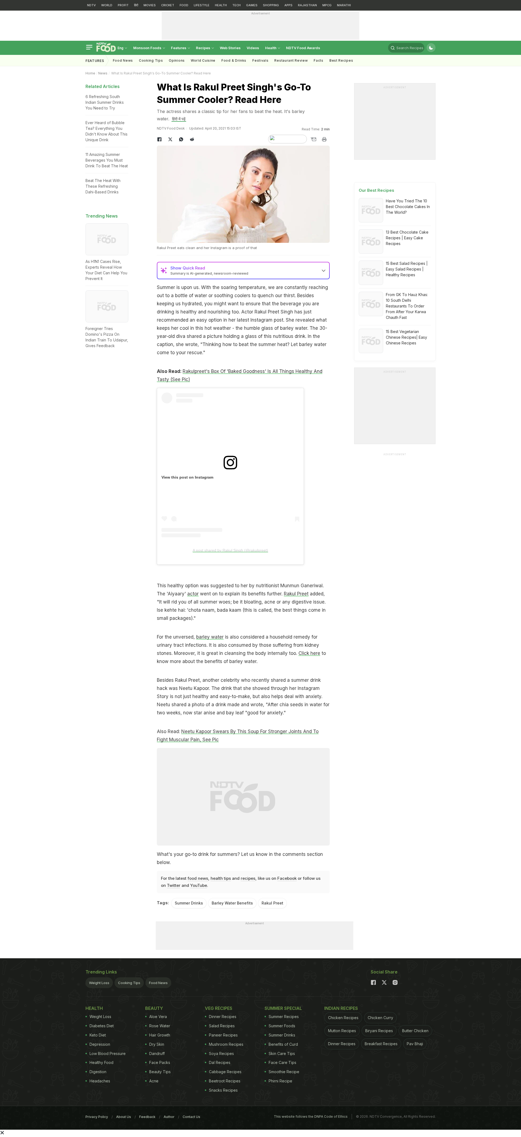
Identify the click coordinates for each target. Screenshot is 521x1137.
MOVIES (150, 5)
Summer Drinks (189, 903)
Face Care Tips (282, 1062)
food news (198, 878)
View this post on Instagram (187, 477)
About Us (123, 1117)
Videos (253, 48)
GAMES (252, 5)
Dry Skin (156, 1044)
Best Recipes (341, 60)
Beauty (154, 1008)
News (102, 73)
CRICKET (167, 5)
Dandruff (157, 1053)
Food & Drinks (233, 60)
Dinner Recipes (222, 1016)
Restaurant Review (291, 60)
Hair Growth (159, 1035)
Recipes (203, 48)
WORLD (106, 5)
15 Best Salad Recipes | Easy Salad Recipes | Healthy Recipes (407, 269)
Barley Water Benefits (232, 903)
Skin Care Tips (282, 1053)
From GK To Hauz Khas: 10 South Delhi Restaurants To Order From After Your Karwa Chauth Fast (407, 306)
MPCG (327, 5)
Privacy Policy (96, 1117)
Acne (153, 1081)
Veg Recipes (218, 1008)
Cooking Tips (129, 983)
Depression (100, 1044)
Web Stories (230, 48)
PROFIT (123, 5)
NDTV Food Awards (303, 48)
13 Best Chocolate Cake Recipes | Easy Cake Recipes (407, 238)
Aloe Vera (158, 1016)
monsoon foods (147, 48)
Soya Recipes (221, 1053)
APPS (288, 5)
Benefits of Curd (283, 1044)
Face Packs (159, 1062)
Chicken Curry (380, 1017)
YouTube (198, 885)
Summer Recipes (284, 1016)
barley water (210, 637)
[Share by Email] (313, 139)
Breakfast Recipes (381, 1043)
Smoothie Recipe (284, 1071)
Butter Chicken (415, 1030)
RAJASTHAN (307, 5)
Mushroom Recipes (226, 1044)
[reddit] (192, 139)
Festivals (260, 60)
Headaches (100, 1081)
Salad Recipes (222, 1025)
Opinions (177, 60)
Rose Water (159, 1025)
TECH (236, 5)
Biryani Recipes (379, 1030)
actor (193, 593)
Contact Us (191, 1117)
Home (90, 73)
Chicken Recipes (343, 1017)
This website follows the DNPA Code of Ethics (311, 1116)
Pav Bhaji (415, 1043)
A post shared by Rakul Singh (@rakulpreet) (230, 550)
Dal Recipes (219, 1062)
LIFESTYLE (201, 5)
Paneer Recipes (223, 1035)
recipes (248, 878)
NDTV (91, 5)
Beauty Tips (160, 1071)
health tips (221, 878)
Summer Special (283, 1008)
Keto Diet (98, 1035)
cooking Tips (151, 60)
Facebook (287, 878)
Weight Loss (99, 983)
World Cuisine (203, 60)
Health (271, 48)
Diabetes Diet (102, 1025)
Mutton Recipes (342, 1030)
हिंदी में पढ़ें (179, 119)
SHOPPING (271, 5)
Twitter (173, 885)
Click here (309, 653)
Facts (318, 60)
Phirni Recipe (280, 1081)
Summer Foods (282, 1025)
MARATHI (344, 5)
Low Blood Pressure (108, 1053)
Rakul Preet (296, 593)
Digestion (98, 1071)
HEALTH (221, 5)
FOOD (184, 5)
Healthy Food (101, 1062)
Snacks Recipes (223, 1090)
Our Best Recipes (376, 190)
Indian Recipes (341, 1008)
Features (179, 48)
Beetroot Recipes (224, 1081)
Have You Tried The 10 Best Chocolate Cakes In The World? (408, 207)
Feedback (147, 1117)
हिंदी (136, 5)
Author (169, 1117)
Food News (123, 60)
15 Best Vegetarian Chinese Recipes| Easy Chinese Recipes (406, 337)
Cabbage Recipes (225, 1071)
